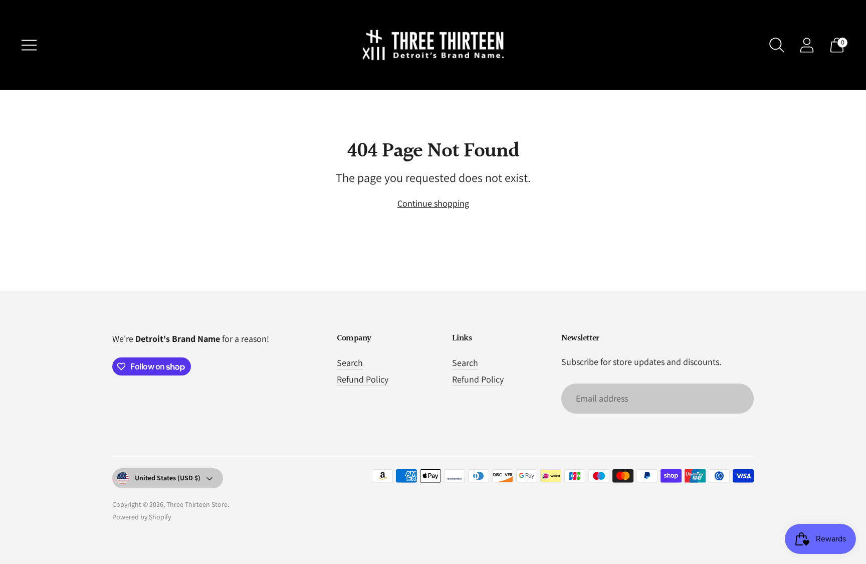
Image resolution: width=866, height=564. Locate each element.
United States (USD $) (167, 477)
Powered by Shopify (141, 516)
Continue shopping (433, 203)
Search (350, 362)
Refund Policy (362, 379)
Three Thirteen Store (197, 504)
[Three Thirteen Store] (433, 45)
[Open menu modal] (29, 45)
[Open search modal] (777, 45)
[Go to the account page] (807, 45)
